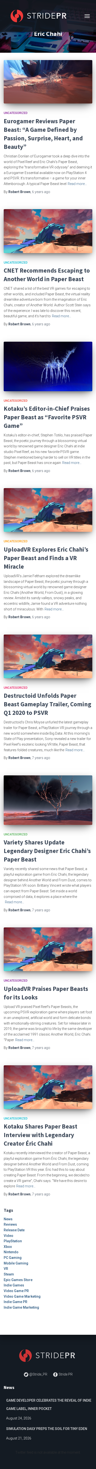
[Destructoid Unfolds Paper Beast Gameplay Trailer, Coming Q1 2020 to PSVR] (48, 656)
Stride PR (65, 1374)
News (8, 1219)
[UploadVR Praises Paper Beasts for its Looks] (48, 949)
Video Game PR (16, 1291)
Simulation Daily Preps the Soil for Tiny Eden (46, 1429)
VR (6, 1269)
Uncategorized (16, 113)
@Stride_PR (38, 1374)
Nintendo (11, 1252)
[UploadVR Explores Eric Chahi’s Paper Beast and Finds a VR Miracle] (48, 510)
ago (41, 192)
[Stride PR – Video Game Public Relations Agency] (41, 16)
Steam (9, 1274)
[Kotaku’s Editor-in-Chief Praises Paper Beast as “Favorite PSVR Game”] (48, 366)
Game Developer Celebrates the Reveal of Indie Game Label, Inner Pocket (48, 1404)
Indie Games (14, 1285)
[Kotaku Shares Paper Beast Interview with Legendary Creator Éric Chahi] (48, 1087)
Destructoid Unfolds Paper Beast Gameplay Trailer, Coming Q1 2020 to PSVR (47, 704)
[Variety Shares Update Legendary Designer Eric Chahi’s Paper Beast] (48, 800)
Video (8, 1236)
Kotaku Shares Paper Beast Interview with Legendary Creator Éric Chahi (40, 1134)
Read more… (77, 184)
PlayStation (13, 1241)
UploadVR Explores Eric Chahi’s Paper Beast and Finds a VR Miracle (46, 557)
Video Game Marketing (22, 1296)
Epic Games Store (18, 1280)
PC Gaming (13, 1258)
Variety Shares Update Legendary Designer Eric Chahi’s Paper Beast (47, 850)
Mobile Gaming (16, 1263)
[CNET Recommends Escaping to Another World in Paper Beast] (48, 231)
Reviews (10, 1224)
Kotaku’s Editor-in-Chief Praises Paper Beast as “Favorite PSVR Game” (47, 417)
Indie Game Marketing (21, 1307)
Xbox (8, 1247)
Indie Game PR (15, 1302)
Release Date (14, 1230)
